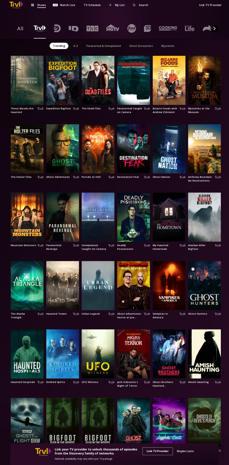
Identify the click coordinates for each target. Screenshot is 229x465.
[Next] (214, 28)
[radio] (20, 28)
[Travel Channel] (17, 5)
